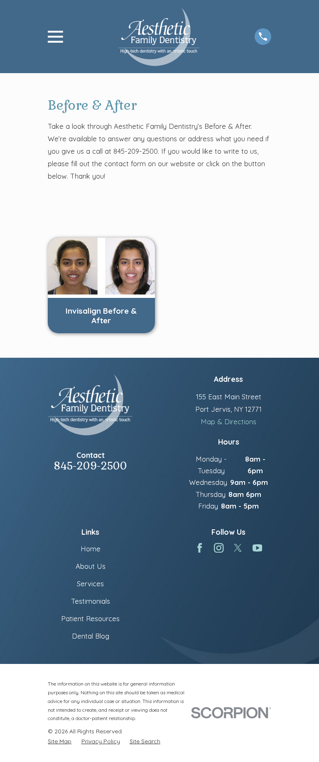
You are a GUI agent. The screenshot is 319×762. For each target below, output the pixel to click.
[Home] (158, 36)
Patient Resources (90, 618)
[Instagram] (218, 548)
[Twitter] (238, 548)
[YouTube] (257, 548)
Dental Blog (90, 636)
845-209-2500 (90, 465)
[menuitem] (59, 741)
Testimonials (90, 601)
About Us (91, 566)
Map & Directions (228, 421)
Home (91, 548)
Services (90, 583)
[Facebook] (199, 548)
